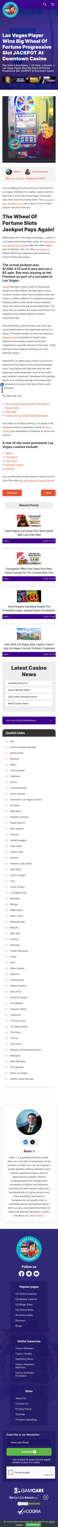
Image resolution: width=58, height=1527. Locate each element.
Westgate (15, 1055)
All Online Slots (24, 1315)
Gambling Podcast (17, 683)
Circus (13, 782)
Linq (12, 881)
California (15, 776)
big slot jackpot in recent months (37, 480)
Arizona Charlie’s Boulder (23, 747)
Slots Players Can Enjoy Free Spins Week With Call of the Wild (29, 533)
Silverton (14, 974)
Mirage (13, 904)
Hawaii (5, 286)
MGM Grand (16, 910)
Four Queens (16, 828)
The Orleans (11, 457)
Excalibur (15, 805)
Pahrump (15, 945)
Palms (13, 956)
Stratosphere (17, 980)
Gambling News (24, 1358)
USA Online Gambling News (22, 696)
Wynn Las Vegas (19, 1073)
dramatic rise (9, 337)
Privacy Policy (23, 1408)
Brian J (29, 1151)
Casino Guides (23, 1353)
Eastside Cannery (14, 464)
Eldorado (10, 468)
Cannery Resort (18, 787)
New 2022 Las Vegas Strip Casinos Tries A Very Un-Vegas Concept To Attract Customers (29, 646)
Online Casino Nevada (22, 1078)
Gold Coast (11, 460)
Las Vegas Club (18, 892)
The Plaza (15, 1032)
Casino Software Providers (24, 1374)
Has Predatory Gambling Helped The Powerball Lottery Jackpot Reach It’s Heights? (29, 608)
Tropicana (15, 1014)
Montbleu (15, 898)
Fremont (14, 834)
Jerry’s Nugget (18, 875)
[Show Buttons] (2, 383)
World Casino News (18, 703)
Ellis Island (15, 811)
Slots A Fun (16, 991)
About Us (20, 1398)
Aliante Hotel (16, 753)
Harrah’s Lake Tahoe (21, 863)
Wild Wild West (18, 1061)
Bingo (18, 1325)
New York (15, 933)
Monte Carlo (16, 915)
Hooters (14, 857)
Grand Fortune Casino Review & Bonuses (26, 415)
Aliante (8, 453)
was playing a (42, 249)
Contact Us (21, 1403)
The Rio (14, 1038)
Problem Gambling (26, 1419)
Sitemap (20, 1414)
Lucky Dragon (17, 886)
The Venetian (17, 1067)
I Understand (33, 1525)
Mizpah (14, 927)
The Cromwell (17, 770)
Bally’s (13, 764)
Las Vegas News (19, 1026)
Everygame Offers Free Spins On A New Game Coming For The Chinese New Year (29, 570)
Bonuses (20, 1320)
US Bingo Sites (24, 1304)
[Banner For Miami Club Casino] (29, 78)
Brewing (14, 758)
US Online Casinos (26, 1293)
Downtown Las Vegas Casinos (26, 799)
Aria (12, 741)
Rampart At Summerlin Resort (25, 1049)
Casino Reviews (24, 1348)
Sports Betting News (19, 689)
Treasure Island (18, 1009)
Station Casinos (18, 985)
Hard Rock (15, 869)
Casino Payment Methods (24, 1366)
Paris (12, 962)
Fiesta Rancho (17, 822)
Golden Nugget (18, 840)
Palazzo (14, 939)
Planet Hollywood (19, 950)
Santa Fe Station (18, 997)
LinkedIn (39, 1215)
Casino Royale (17, 793)
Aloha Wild (10, 411)
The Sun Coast (18, 1020)
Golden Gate (16, 851)
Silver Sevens (17, 968)
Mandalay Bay (17, 921)
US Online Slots (24, 1309)
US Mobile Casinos (26, 1299)
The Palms (15, 1044)
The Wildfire (16, 1003)
